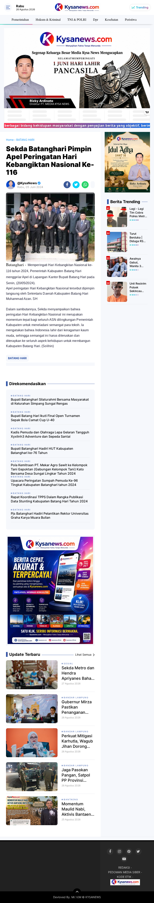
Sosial (68, 663)
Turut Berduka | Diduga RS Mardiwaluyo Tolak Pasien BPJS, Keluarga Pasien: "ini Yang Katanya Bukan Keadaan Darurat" (138, 237)
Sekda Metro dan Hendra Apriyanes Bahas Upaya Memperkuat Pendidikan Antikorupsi (78, 673)
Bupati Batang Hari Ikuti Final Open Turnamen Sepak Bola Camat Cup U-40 (45, 418)
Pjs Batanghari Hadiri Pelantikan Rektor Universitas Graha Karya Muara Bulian (50, 515)
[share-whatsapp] (85, 184)
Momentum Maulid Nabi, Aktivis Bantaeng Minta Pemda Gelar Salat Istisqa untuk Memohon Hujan (77, 809)
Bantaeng (71, 799)
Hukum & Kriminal (48, 19)
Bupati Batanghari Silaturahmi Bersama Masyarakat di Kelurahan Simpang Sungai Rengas (50, 401)
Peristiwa (131, 19)
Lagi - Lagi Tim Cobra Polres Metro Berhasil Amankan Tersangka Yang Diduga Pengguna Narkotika (138, 212)
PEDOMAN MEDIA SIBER (124, 872)
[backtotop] (77, 892)
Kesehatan (111, 19)
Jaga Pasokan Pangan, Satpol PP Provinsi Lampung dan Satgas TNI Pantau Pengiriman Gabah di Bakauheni (76, 775)
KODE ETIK (124, 876)
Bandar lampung (76, 697)
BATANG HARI (17, 358)
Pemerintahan (20, 19)
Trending (142, 7)
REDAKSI (124, 867)
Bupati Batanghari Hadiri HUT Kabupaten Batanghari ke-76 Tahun (42, 450)
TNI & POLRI (76, 19)
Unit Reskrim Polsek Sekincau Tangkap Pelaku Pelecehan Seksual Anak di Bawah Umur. (138, 287)
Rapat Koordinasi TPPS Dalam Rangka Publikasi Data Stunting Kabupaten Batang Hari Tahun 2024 (49, 499)
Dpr (95, 19)
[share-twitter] (76, 184)
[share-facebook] (67, 184)
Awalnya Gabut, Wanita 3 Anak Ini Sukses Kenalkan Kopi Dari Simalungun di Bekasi (137, 262)
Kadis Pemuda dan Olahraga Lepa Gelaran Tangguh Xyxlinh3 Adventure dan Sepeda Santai (50, 434)
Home (10, 139)
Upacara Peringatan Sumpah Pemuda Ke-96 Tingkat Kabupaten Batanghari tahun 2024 (44, 482)
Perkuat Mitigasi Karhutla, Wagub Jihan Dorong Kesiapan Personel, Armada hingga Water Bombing (77, 741)
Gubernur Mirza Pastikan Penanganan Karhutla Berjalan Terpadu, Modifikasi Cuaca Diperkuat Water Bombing (78, 707)
